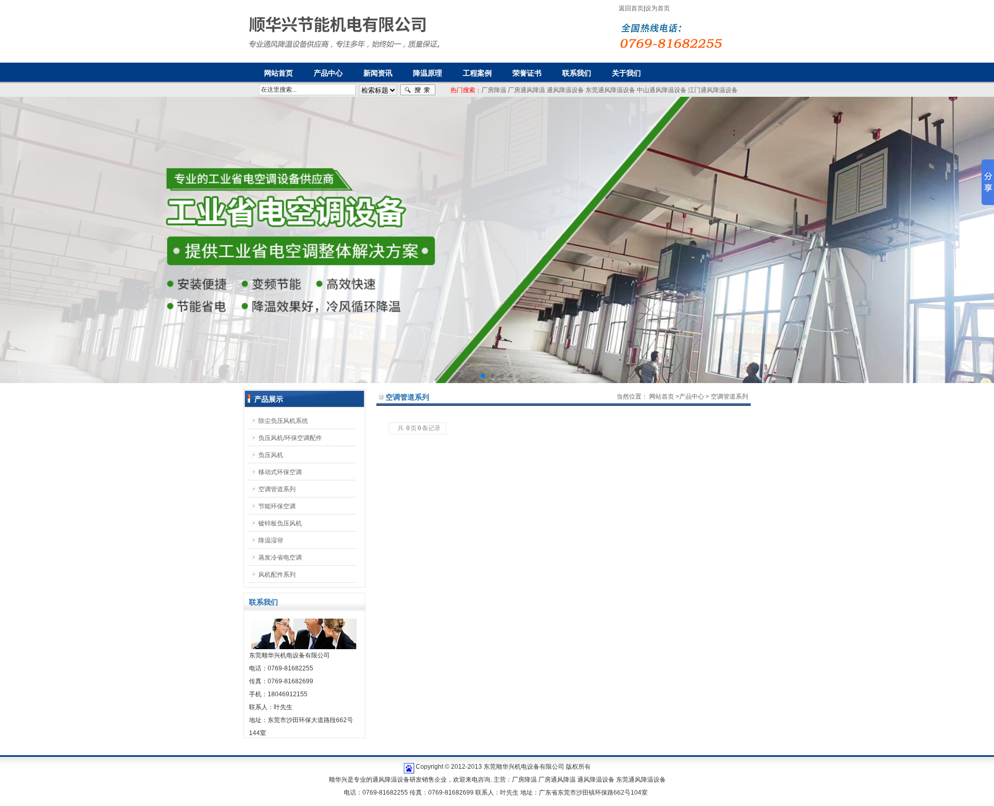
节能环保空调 (277, 506)
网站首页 (661, 396)
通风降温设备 (565, 90)
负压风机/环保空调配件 (290, 438)
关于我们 (626, 73)
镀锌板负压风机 (280, 523)
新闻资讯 (377, 73)
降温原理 (427, 73)
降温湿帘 (270, 540)
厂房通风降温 (526, 90)
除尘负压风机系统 (283, 420)
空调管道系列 (277, 489)
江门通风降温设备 (713, 90)
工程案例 (477, 73)
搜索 (417, 90)
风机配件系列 (277, 574)
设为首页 (657, 8)
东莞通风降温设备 (610, 90)
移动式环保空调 (280, 472)
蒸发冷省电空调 (280, 557)
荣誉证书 (527, 73)
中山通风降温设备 (661, 90)
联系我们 (576, 73)
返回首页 (631, 8)
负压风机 (270, 455)
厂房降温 (493, 90)
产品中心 (328, 73)
